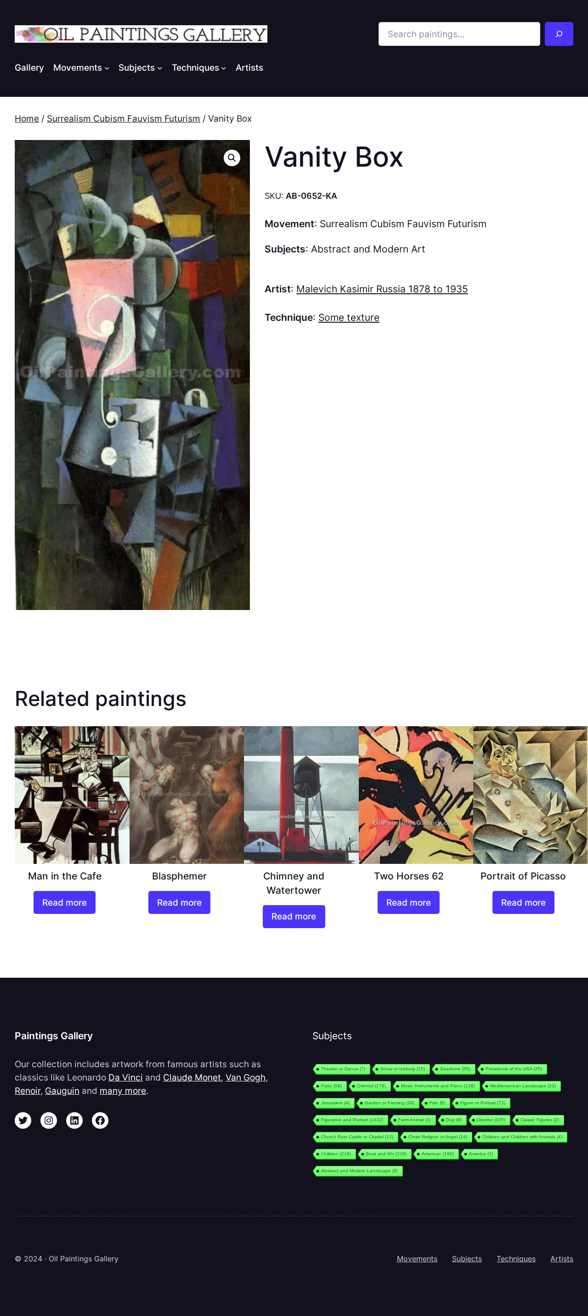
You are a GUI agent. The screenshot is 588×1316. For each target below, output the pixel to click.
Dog (454, 1119)
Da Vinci (125, 1077)
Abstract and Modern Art (368, 249)
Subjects (467, 1258)
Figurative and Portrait (352, 1119)
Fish (437, 1102)
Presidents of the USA (514, 1068)
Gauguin (62, 1090)
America (481, 1153)
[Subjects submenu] (160, 67)
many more (123, 1090)
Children (336, 1153)
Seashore (455, 1068)
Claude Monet (192, 1077)
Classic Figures (539, 1119)
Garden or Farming (389, 1102)
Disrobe (491, 1119)
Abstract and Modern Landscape (359, 1170)
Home (27, 118)
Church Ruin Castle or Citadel (357, 1136)
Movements (417, 1258)
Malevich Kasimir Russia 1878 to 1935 (382, 289)
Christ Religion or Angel (437, 1136)
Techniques (516, 1258)
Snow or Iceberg (402, 1068)
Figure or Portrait (482, 1102)
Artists (561, 1258)
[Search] (559, 34)
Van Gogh (246, 1077)
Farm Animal (414, 1119)
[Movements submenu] (107, 67)
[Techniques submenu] (223, 67)
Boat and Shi (386, 1153)
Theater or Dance (343, 1068)
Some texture (348, 317)
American (438, 1153)
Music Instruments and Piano (438, 1085)
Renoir (27, 1090)
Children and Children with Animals (522, 1136)
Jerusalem (335, 1102)
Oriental (371, 1085)
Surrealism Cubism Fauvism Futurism (123, 118)
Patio (331, 1085)
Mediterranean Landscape (523, 1085)
